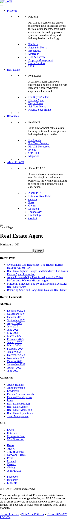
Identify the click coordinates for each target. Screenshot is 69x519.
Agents (11, 448)
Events (32, 149)
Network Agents (16, 454)
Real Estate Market (17, 406)
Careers (32, 199)
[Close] (1, 225)
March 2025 (14, 335)
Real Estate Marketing (19, 409)
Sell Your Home (37, 106)
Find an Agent (36, 100)
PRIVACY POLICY (32, 514)
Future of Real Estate (40, 196)
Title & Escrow (36, 56)
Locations (33, 208)
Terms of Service (9, 514)
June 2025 (13, 329)
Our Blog (33, 152)
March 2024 (14, 345)
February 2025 (15, 339)
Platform (12, 10)
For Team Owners (38, 143)
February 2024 (15, 348)
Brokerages (34, 50)
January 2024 (14, 351)
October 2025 (14, 317)
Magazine (33, 156)
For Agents (34, 140)
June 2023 (13, 370)
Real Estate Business (18, 403)
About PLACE (15, 162)
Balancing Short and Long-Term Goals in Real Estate (37, 289)
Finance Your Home (39, 109)
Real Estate (13, 69)
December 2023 (16, 354)
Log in (11, 429)
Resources (13, 115)
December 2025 (16, 310)
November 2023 (16, 358)
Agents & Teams (37, 47)
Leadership (34, 214)
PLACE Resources (39, 146)
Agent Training (15, 384)
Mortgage (33, 53)
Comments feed (16, 436)
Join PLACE (14, 470)
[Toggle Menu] (1, 5)
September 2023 (16, 364)
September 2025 (16, 320)
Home (10, 445)
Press (31, 202)
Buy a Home (35, 103)
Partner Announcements (20, 394)
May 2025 (13, 332)
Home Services (36, 63)
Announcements (16, 387)
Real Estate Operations (20, 413)
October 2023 (14, 361)
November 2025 (16, 313)
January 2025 (14, 342)
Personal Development (19, 397)
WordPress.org (15, 439)
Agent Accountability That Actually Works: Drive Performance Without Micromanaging (35, 279)
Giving (32, 205)
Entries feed (13, 433)
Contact (32, 218)
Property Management (40, 60)
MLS (31, 66)
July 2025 (12, 326)
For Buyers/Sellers (38, 97)
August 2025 (14, 323)
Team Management (17, 416)
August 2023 (14, 367)
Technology (35, 211)
